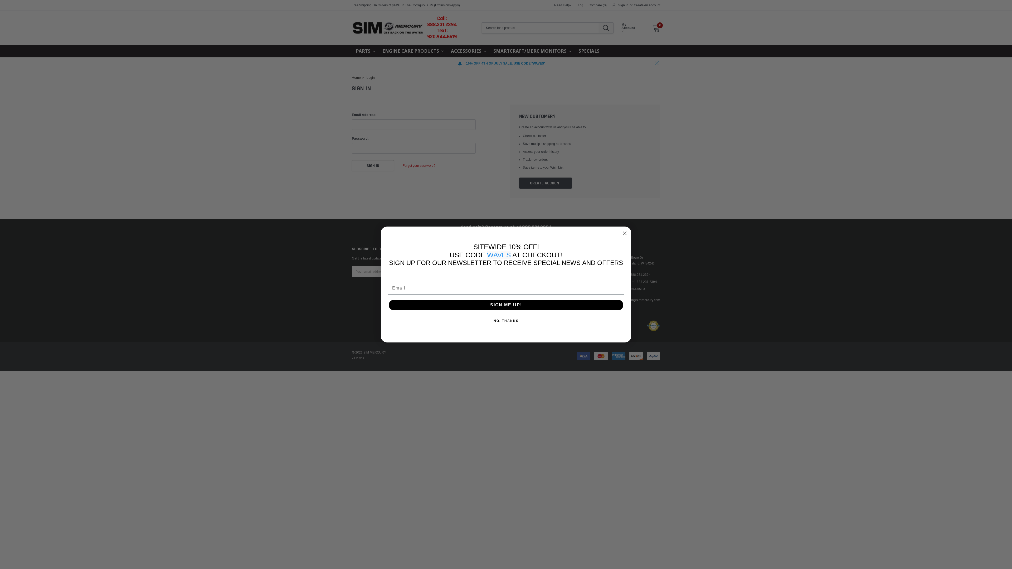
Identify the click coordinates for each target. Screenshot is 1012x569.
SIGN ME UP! (506, 305)
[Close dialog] (625, 233)
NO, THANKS (506, 321)
